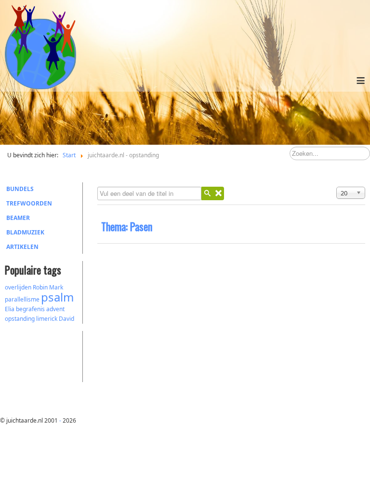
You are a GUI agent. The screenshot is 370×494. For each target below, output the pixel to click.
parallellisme (22, 299)
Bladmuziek (25, 232)
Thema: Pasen (126, 226)
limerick (46, 319)
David (66, 319)
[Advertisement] (58, 355)
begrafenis (30, 309)
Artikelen (22, 247)
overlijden (18, 287)
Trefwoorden (29, 203)
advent (55, 309)
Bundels (20, 189)
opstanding (20, 319)
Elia (9, 309)
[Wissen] (218, 193)
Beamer (18, 218)
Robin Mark (48, 287)
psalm (57, 297)
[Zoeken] (207, 193)
